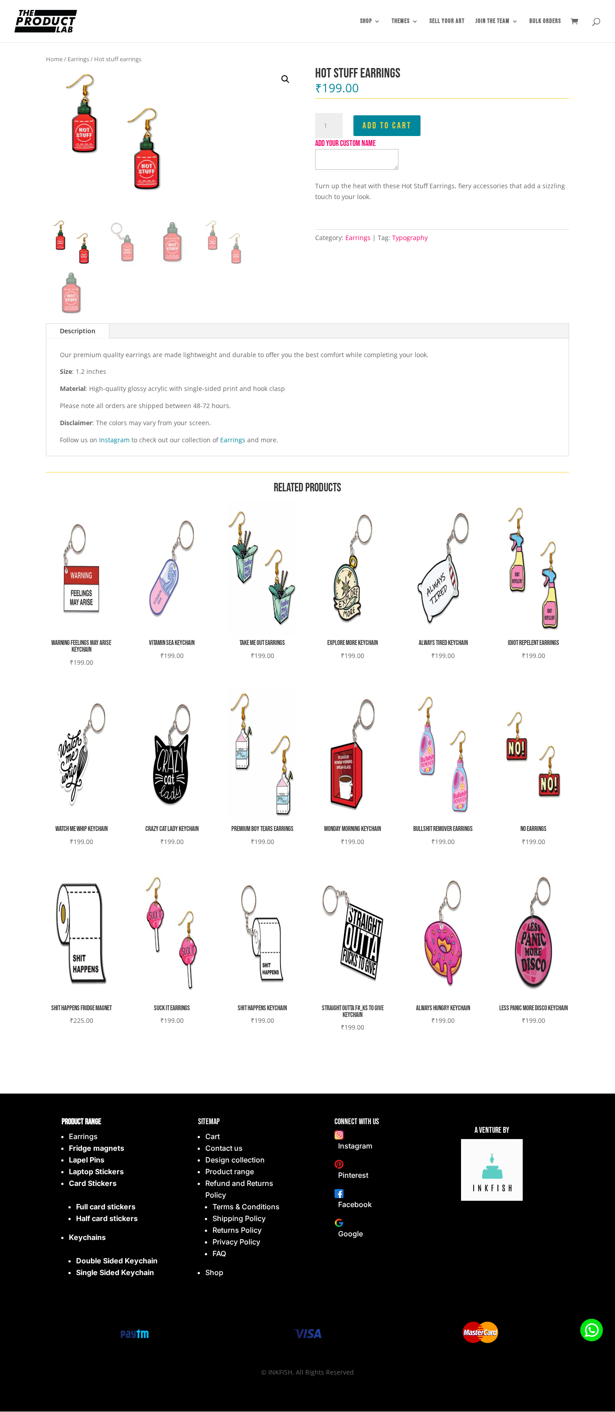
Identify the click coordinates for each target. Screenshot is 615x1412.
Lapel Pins (86, 1159)
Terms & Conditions (246, 1206)
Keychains (87, 1237)
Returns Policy (237, 1230)
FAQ (219, 1253)
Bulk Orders (545, 21)
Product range (229, 1171)
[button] (285, 79)
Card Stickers (93, 1183)
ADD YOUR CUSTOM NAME (345, 143)
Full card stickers (106, 1206)
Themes (401, 21)
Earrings (78, 59)
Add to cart (387, 125)
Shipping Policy (239, 1218)
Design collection (235, 1159)
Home (54, 59)
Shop (366, 21)
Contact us (224, 1148)
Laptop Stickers (96, 1171)
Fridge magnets (96, 1148)
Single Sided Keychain (115, 1272)
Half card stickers (107, 1218)
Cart (212, 1136)
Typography (410, 237)
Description (77, 331)
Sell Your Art (447, 21)
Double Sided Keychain (117, 1260)
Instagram (114, 440)
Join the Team (492, 21)
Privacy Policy (236, 1241)
